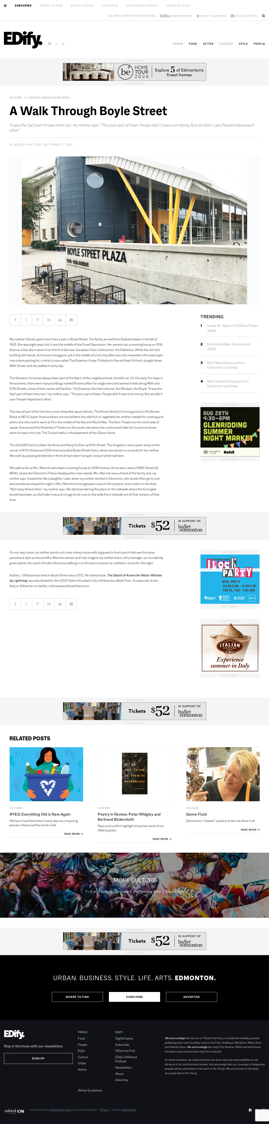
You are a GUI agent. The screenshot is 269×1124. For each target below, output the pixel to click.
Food (193, 44)
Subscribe (23, 5)
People (259, 44)
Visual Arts (175, 891)
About (119, 1074)
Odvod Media (128, 1110)
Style (243, 44)
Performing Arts (147, 891)
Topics (82, 1032)
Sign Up (38, 1058)
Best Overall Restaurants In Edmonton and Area (228, 383)
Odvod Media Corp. (60, 1110)
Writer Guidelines (90, 1090)
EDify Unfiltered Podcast (126, 1059)
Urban (178, 44)
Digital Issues (82, 5)
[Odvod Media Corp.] (14, 1111)
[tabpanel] (134, 987)
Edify (119, 1032)
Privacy (104, 1110)
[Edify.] (23, 39)
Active (208, 44)
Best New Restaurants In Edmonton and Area (226, 365)
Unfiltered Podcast (142, 5)
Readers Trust (179, 5)
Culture (226, 44)
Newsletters (123, 1067)
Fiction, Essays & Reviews (49, 97)
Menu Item (85, 1084)
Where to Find (51, 5)
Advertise (110, 5)
